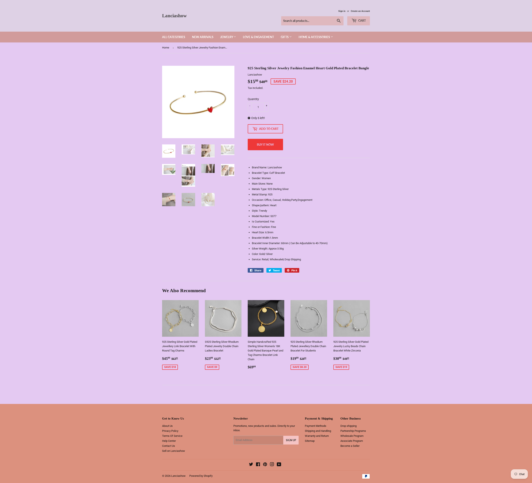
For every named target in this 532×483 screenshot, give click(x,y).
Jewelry (227, 37)
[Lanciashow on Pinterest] (265, 465)
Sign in (341, 11)
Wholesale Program (351, 435)
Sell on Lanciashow (173, 450)
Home (165, 47)
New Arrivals (202, 37)
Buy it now (265, 144)
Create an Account (360, 11)
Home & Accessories (315, 37)
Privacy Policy (170, 430)
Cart (362, 20)
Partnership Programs (353, 430)
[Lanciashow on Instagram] (272, 465)
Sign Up (291, 440)
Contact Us (168, 445)
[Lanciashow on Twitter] (251, 465)
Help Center (169, 440)
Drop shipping (348, 425)
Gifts (285, 37)
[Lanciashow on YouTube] (279, 465)
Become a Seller (350, 445)
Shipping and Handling (318, 430)
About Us (167, 425)
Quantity (253, 99)
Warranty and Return (317, 435)
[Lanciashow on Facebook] (258, 465)
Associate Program (351, 440)
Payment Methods (315, 425)
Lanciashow (174, 15)
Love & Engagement (258, 37)
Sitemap (310, 440)
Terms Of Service (172, 435)
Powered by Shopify (201, 475)
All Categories (173, 37)
